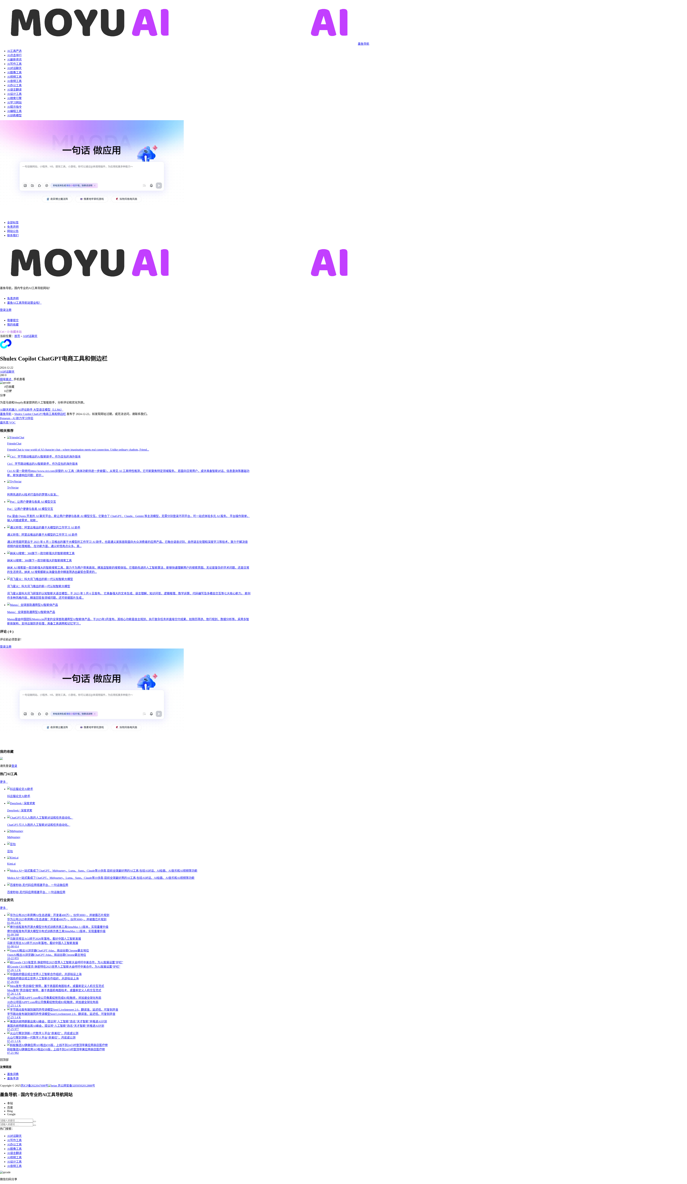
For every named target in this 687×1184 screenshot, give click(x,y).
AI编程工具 (14, 111)
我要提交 (13, 320)
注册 (8, 309)
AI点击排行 (14, 55)
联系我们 (13, 235)
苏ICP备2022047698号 (34, 1085)
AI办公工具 (14, 85)
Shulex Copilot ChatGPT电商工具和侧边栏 (40, 414)
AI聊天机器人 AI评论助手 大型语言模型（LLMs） (31, 409)
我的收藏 (13, 324)
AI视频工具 (14, 76)
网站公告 (13, 231)
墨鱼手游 (13, 1078)
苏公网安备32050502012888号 (76, 1085)
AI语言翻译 (14, 89)
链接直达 (7, 379)
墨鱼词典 (13, 1074)
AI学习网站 (14, 102)
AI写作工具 (14, 63)
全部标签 (13, 222)
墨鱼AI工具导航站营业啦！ (24, 302)
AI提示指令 (14, 106)
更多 (4, 781)
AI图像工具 (14, 72)
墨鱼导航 (5, 414)
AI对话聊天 (14, 68)
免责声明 (13, 226)
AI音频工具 (14, 81)
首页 (17, 336)
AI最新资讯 (14, 59)
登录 (3, 309)
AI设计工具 (14, 93)
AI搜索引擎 (14, 98)
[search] (34, 1121)
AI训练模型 (14, 115)
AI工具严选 (14, 50)
